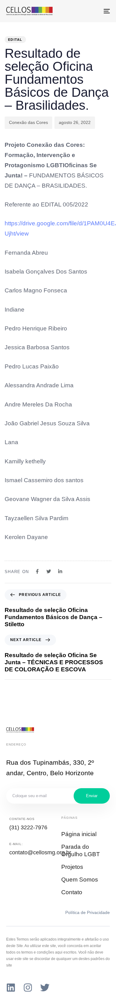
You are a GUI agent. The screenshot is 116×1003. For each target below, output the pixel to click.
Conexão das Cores (28, 122)
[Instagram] (27, 987)
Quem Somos (79, 879)
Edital (15, 39)
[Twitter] (44, 987)
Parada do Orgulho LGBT (80, 851)
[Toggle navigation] (92, 11)
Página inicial (79, 834)
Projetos (72, 867)
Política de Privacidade (87, 912)
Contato (71, 892)
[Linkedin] (10, 987)
